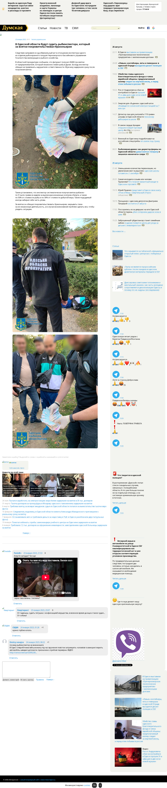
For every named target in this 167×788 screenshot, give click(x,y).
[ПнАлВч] (6, 551)
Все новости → (119, 231)
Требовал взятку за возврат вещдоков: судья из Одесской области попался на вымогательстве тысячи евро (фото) (54, 507)
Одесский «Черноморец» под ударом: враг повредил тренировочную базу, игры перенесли (116, 7)
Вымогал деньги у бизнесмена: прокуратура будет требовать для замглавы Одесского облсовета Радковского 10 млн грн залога (15, 490)
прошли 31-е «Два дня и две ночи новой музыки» (132, 95)
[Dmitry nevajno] (4, 643)
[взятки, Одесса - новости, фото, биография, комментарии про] (5, 462)
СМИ (75, 28)
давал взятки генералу (147, 151)
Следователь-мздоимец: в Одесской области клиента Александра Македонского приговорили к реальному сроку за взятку (50, 512)
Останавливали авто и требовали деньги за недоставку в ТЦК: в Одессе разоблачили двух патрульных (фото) (53, 518)
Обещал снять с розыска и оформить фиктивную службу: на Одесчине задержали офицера (71, 492)
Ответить (18, 603)
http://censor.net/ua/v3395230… (23, 652)
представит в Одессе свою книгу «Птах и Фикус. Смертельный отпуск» (139, 191)
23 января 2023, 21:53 (33, 553)
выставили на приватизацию (139, 52)
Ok (94, 785)
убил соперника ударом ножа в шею (139, 213)
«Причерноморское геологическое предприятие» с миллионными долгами (136, 55)
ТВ (66, 28)
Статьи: (115, 246)
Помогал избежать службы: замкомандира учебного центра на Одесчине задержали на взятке (54, 522)
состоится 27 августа (137, 203)
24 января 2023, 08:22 (35, 642)
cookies (87, 785)
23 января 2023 (20, 39)
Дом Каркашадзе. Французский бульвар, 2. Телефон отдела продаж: (147, 6)
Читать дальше (119, 503)
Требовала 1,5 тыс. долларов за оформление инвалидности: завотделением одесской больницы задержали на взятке (54, 526)
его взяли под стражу (150, 141)
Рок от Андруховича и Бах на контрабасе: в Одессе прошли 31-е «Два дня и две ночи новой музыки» (152, 756)
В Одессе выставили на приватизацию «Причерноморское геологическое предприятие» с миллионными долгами (152, 684)
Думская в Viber (119, 661)
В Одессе (122, 52)
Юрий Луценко (125, 190)
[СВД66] (6, 625)
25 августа (117, 163)
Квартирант (23, 610)
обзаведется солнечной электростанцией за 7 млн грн (138, 107)
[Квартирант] (8, 610)
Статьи (42, 28)
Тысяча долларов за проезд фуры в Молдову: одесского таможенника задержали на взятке (51, 503)
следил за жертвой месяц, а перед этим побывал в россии (138, 82)
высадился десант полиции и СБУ (140, 66)
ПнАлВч (17, 553)
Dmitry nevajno (17, 642)
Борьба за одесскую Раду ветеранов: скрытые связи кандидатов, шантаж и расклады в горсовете (20, 7)
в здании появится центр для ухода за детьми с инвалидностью (138, 224)
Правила (40, 679)
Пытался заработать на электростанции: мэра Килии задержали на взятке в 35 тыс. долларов (50, 500)
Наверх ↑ (27, 533)
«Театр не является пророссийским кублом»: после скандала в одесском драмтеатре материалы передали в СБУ (142, 269)
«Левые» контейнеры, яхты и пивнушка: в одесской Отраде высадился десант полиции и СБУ (152, 704)
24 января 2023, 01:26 (29, 627)
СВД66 (15, 627)
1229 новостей (14, 468)
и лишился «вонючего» (139, 152)
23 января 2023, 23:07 (40, 610)
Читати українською (38, 39)
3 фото (22, 468)
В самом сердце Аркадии (129, 125)
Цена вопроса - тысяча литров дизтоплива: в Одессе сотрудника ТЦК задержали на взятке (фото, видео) (42, 491)
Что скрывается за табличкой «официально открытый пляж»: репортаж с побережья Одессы (143, 253)
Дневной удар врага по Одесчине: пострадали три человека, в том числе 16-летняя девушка (84, 7)
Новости (55, 28)
